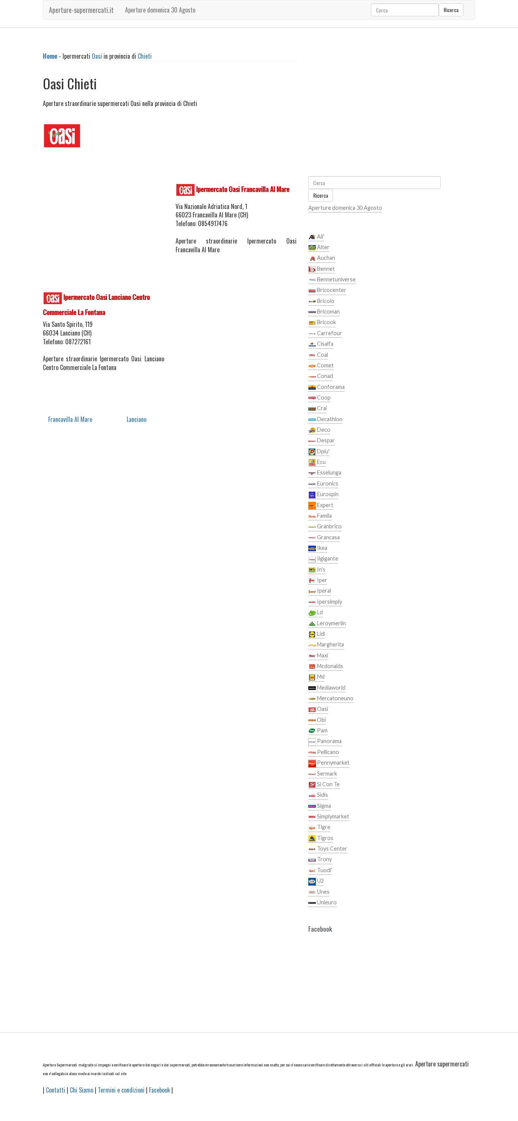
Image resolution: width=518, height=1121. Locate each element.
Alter (323, 247)
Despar (325, 440)
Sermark (326, 773)
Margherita (330, 644)
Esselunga (328, 472)
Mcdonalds (329, 666)
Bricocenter (331, 290)
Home (50, 56)
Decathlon (329, 419)
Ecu (321, 462)
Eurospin (327, 494)
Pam (322, 730)
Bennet (325, 268)
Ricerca (451, 10)
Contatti (55, 1089)
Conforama (330, 387)
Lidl (320, 634)
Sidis (322, 795)
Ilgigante (327, 558)
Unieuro (326, 902)
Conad (324, 376)
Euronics (327, 483)
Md (320, 676)
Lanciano (136, 419)
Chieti (145, 56)
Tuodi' (324, 870)
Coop (323, 397)
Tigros (324, 838)
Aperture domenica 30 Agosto (160, 9)
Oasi (97, 56)
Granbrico (329, 526)
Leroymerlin (331, 623)
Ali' (320, 236)
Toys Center (331, 848)
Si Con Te (328, 784)
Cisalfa (324, 343)
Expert (324, 505)
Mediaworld (330, 687)
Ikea (321, 548)
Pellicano (327, 752)
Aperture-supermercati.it (81, 10)
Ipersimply (329, 601)
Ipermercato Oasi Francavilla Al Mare (242, 189)
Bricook (326, 322)
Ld (319, 612)
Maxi (322, 655)
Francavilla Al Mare (70, 419)
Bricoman (328, 311)
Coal (322, 354)
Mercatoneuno (334, 698)
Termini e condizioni (121, 1089)
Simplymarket (332, 816)
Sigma (323, 805)
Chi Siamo (81, 1089)
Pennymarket (333, 762)
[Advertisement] (103, 219)
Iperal (323, 590)
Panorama (329, 741)
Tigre (323, 827)
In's (320, 569)
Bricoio (325, 301)
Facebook (159, 1089)
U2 (320, 880)
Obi (321, 720)
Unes (323, 891)
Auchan (325, 257)
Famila (324, 515)
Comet (325, 365)
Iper (321, 580)
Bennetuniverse (336, 279)
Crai (321, 408)
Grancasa (328, 537)
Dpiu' (323, 451)
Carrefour (329, 333)
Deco (323, 429)
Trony (324, 859)
